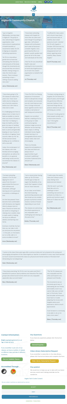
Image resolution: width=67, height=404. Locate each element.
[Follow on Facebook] (45, 2)
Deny (33, 392)
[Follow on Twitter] (51, 2)
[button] (33, 14)
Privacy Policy (36, 401)
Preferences (33, 397)
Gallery (40, 2)
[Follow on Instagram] (48, 2)
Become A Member (30, 2)
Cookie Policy (29, 401)
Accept (33, 387)
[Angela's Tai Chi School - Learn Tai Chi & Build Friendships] (33, 8)
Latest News (19, 2)
